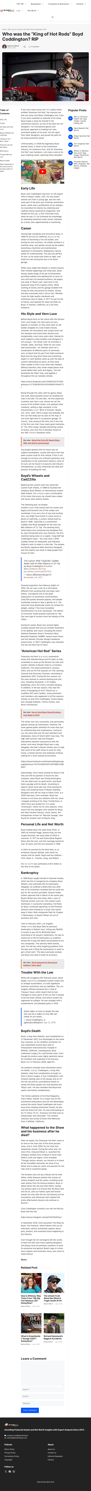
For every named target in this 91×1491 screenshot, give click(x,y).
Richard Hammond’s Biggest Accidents (53, 1337)
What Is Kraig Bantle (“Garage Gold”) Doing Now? (30, 1338)
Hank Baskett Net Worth (81, 129)
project (31, 507)
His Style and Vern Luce (6, 128)
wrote (29, 926)
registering (32, 981)
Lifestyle (79, 4)
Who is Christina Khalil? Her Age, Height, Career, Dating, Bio (80, 120)
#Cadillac (48, 566)
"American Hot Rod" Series (5, 140)
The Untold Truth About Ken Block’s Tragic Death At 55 (53, 1298)
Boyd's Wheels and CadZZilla (7, 134)
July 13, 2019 (49, 1022)
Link (30, 46)
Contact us (52, 1453)
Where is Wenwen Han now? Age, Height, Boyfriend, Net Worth (81, 154)
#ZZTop (42, 569)
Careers (51, 1460)
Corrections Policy (11, 1456)
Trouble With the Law (6, 156)
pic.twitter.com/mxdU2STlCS (37, 571)
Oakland (33, 433)
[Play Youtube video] (42, 171)
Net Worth (32, 10)
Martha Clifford (13, 46)
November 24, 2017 (33, 577)
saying (34, 1070)
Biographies (36, 4)
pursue (53, 237)
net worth (28, 864)
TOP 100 (20, 4)
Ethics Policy (9, 1449)
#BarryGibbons (31, 569)
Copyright (8, 1460)
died (28, 1062)
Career (2, 123)
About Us (51, 1449)
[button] (52, 17)
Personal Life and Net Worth (6, 146)
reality (45, 656)
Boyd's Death (5, 160)
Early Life (3, 119)
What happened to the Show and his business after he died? (7, 167)
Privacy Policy (9, 1453)
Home (4, 29)
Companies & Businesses (58, 4)
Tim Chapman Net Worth (81, 145)
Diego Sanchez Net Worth (82, 137)
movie (36, 410)
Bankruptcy (4, 151)
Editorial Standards (55, 1456)
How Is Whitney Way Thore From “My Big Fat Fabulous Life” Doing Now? (31, 1299)
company (40, 493)
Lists (18, 10)
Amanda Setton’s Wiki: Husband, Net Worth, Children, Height (82, 164)
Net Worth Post (48, 1482)
